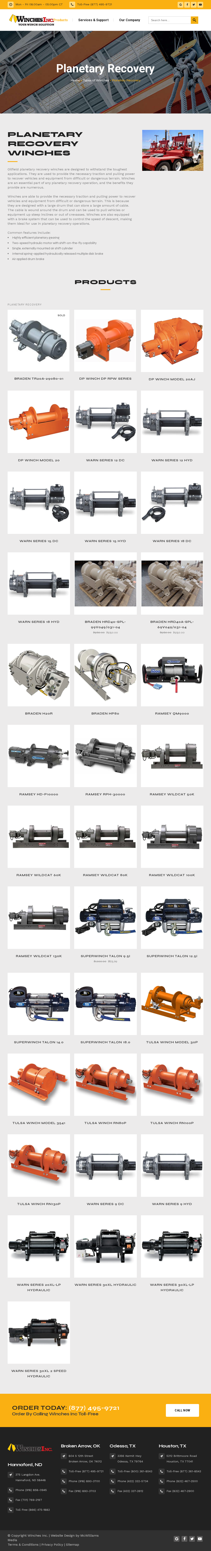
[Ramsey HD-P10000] (39, 756)
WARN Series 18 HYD (39, 622)
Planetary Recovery (25, 304)
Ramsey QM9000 (172, 713)
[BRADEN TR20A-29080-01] (38, 340)
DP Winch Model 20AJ (172, 379)
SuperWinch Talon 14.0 (39, 1042)
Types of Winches (96, 80)
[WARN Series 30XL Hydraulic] (105, 1246)
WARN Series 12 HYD (172, 460)
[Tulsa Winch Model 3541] (39, 1085)
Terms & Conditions (23, 1544)
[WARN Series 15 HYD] (105, 503)
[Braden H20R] (39, 675)
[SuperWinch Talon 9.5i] (105, 917)
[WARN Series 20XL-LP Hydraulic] (39, 1246)
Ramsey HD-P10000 (38, 794)
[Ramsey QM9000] (172, 675)
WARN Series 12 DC (105, 460)
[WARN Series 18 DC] (172, 503)
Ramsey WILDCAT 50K (172, 794)
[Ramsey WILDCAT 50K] (172, 756)
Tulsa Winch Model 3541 (38, 1123)
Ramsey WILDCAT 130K (39, 956)
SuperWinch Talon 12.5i (172, 956)
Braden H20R (39, 713)
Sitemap (72, 1544)
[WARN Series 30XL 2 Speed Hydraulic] (39, 1332)
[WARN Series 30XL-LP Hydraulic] (172, 1246)
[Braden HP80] (105, 675)
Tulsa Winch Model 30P (172, 1042)
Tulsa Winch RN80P (105, 1123)
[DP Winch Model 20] (39, 422)
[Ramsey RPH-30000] (105, 756)
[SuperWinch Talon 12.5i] (172, 917)
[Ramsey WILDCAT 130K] (39, 917)
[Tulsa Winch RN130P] (39, 1165)
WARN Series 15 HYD (105, 541)
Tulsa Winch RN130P (39, 1204)
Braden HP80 (105, 713)
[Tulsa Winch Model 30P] (172, 1004)
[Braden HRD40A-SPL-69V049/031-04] (172, 583)
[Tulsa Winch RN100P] (172, 1085)
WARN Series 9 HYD (172, 1204)
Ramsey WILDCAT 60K (38, 875)
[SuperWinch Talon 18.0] (105, 1004)
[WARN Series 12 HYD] (172, 422)
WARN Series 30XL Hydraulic (105, 1285)
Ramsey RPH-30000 (105, 794)
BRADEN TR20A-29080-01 (38, 379)
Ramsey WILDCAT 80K (105, 875)
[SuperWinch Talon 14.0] (39, 1004)
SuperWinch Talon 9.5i (105, 956)
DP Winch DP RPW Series (105, 379)
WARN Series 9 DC (105, 1204)
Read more (29, 378)
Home (75, 80)
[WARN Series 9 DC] (105, 1165)
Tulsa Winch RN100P (172, 1123)
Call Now (182, 1410)
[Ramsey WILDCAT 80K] (105, 837)
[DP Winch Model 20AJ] (172, 341)
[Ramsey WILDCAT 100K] (172, 837)
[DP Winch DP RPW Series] (105, 340)
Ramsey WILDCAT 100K (172, 875)
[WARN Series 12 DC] (105, 422)
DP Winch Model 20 (39, 460)
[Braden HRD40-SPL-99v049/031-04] (105, 583)
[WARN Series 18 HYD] (39, 583)
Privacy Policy (52, 1544)
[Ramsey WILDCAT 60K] (39, 837)
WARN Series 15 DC (39, 541)
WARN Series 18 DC (172, 541)
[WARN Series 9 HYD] (172, 1165)
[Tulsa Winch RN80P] (105, 1085)
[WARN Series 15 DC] (39, 503)
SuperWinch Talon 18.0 (105, 1042)
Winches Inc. (38, 1535)
